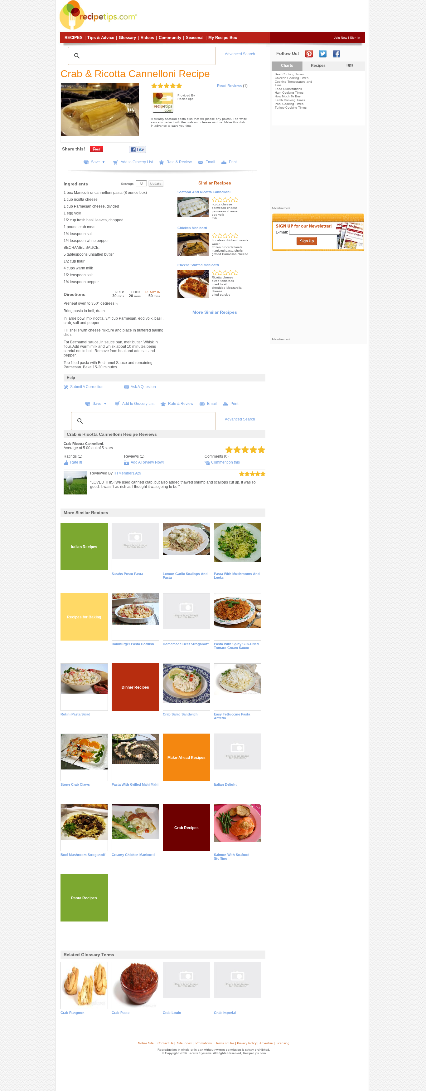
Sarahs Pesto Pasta (127, 574)
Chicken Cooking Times (291, 78)
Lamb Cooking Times (290, 100)
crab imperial (225, 1013)
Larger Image (73, 86)
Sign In (355, 37)
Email (210, 162)
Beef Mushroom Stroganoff (83, 855)
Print (233, 162)
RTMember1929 (127, 473)
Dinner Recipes (135, 687)
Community (170, 37)
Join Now (340, 37)
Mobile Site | (147, 1043)
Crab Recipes (186, 828)
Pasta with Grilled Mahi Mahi (135, 784)
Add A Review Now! (147, 462)
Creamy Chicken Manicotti (133, 855)
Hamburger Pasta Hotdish (133, 644)
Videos (147, 37)
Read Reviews (229, 86)
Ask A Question (143, 387)
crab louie (172, 1013)
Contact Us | (166, 1043)
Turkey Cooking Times (291, 107)
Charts (287, 65)
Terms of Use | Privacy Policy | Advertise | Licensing (252, 1043)
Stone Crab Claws (75, 784)
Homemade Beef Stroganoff (186, 644)
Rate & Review (179, 162)
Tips (349, 65)
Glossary (127, 37)
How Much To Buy (288, 96)
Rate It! (76, 462)
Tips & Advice (100, 37)
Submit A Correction (87, 387)
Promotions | (205, 1043)
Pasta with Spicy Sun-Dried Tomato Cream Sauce (236, 646)
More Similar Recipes (214, 312)
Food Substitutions (288, 89)
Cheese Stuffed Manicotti (198, 265)
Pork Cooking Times (289, 104)
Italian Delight (225, 784)
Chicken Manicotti (192, 228)
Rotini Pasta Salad (75, 714)
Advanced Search (240, 54)
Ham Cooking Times (289, 92)
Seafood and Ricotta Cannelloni (203, 192)
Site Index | (185, 1043)
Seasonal (195, 37)
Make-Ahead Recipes (186, 757)
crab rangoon (73, 1013)
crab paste (120, 1013)
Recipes (74, 37)
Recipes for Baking (84, 617)
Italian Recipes (84, 547)
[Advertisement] (251, 16)
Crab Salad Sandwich (180, 714)
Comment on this (225, 462)
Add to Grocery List (137, 162)
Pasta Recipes (84, 898)
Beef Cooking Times (289, 74)
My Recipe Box (222, 37)
